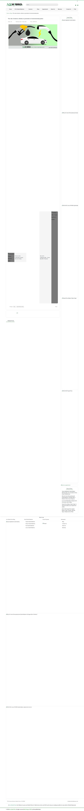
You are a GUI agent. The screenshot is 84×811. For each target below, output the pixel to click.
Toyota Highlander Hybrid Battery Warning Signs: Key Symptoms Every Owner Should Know (69, 493)
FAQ (75, 9)
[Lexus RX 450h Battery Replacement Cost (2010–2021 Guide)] (69, 207)
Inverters (31, 9)
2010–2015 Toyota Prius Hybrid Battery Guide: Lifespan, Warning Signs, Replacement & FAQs (68, 510)
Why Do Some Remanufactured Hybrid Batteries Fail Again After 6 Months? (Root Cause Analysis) (68, 497)
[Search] (57, 4)
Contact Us (68, 9)
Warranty (60, 9)
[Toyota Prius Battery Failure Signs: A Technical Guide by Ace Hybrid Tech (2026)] (69, 299)
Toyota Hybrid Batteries (30, 521)
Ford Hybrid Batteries (30, 525)
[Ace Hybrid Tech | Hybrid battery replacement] (14, 4)
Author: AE (10, 21)
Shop (38, 9)
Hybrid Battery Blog (20, 306)
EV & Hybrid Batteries (19, 9)
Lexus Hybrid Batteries (30, 527)
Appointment (45, 9)
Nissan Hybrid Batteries (30, 523)
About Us (53, 9)
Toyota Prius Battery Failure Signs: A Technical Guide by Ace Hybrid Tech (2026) (69, 505)
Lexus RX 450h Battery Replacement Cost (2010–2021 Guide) (69, 501)
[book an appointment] (69, 485)
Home (10, 9)
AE (17, 313)
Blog (11, 13)
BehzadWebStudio (37, 809)
